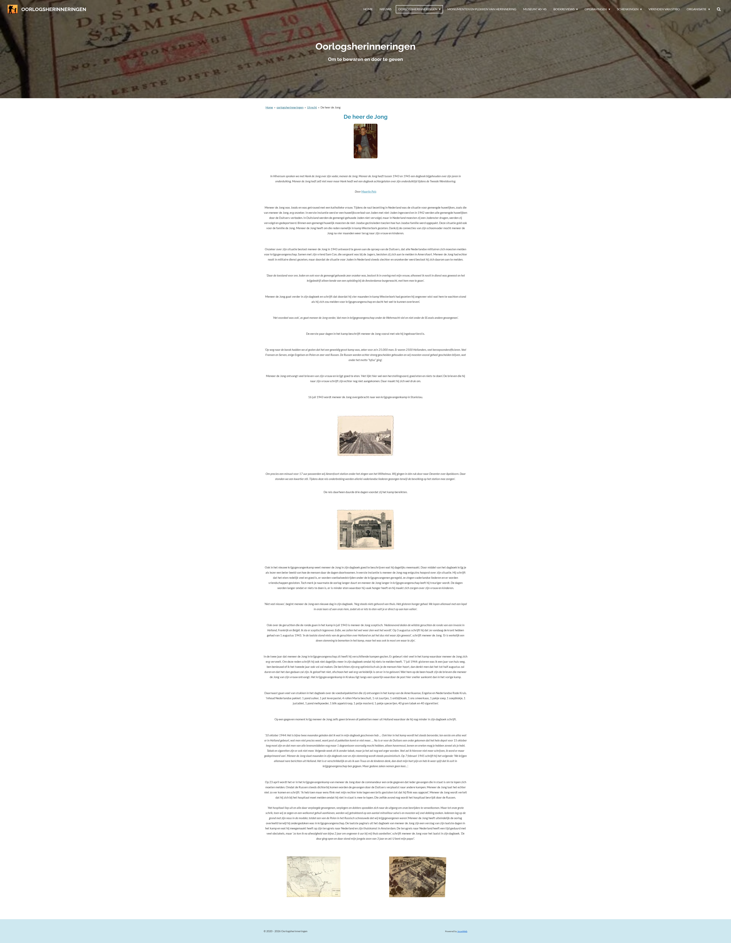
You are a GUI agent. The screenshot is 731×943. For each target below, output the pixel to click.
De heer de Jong (331, 107)
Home (269, 107)
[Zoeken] (718, 9)
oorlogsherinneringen (290, 107)
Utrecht (312, 107)
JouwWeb (462, 931)
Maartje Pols (368, 191)
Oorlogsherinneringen (53, 9)
